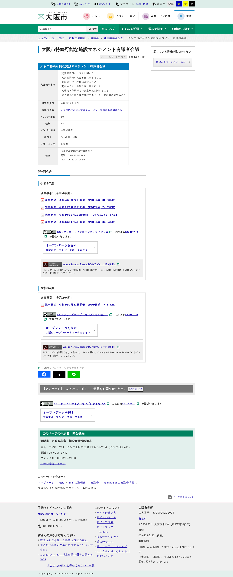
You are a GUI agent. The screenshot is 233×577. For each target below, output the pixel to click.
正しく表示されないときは (113, 551)
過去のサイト (105, 541)
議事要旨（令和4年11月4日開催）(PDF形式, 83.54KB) (80, 222)
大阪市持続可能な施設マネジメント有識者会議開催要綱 (92, 110)
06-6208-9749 (58, 452)
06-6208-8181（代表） (152, 535)
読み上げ (104, 4)
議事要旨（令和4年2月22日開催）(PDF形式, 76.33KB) (80, 304)
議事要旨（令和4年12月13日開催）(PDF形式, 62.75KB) (81, 214)
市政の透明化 (77, 38)
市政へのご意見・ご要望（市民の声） (63, 540)
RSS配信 (102, 532)
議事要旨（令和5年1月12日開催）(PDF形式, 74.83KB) (80, 207)
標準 (146, 4)
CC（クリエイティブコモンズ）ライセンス (82, 232)
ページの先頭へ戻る (183, 497)
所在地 (142, 518)
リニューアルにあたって (112, 546)
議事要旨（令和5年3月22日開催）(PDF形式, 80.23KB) (80, 200)
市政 (61, 38)
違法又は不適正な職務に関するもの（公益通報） (66, 547)
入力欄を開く (136, 389)
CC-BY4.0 (128, 403)
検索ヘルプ (108, 29)
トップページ (46, 38)
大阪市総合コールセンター (53, 514)
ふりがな (84, 4)
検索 (94, 29)
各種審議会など (113, 38)
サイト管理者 (105, 522)
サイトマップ (105, 527)
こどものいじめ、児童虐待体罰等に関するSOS (66, 557)
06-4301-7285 (52, 526)
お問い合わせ (105, 556)
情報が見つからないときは (171, 62)
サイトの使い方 (106, 512)
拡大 (139, 4)
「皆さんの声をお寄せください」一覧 (70, 565)
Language (63, 4)
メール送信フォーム (52, 463)
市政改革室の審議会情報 (119, 482)
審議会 (95, 38)
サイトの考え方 (106, 517)
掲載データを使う (108, 536)
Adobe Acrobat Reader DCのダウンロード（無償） (89, 264)
